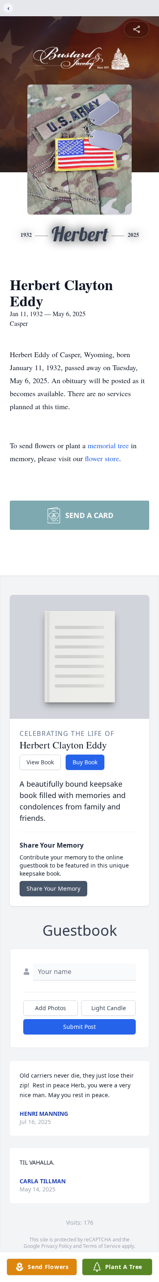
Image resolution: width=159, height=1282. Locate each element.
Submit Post (79, 1026)
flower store (102, 458)
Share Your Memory (53, 888)
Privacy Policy (56, 1246)
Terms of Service (102, 1246)
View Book (40, 762)
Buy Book (85, 762)
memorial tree (108, 445)
